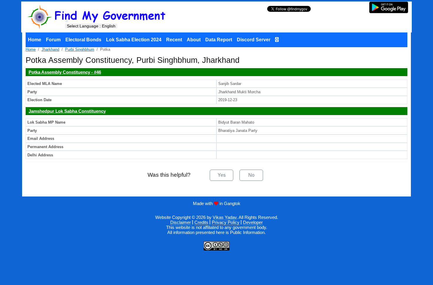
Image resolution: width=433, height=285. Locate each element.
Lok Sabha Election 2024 (133, 39)
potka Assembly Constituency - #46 (65, 72)
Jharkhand (50, 49)
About (194, 39)
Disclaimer (180, 222)
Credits (201, 222)
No (251, 175)
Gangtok (232, 203)
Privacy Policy (225, 222)
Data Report (218, 39)
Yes (222, 175)
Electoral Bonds (83, 39)
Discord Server (253, 39)
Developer (253, 222)
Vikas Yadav (225, 217)
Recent (174, 39)
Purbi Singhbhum (79, 49)
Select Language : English (91, 26)
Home (34, 39)
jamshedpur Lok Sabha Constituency (67, 111)
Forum (53, 39)
